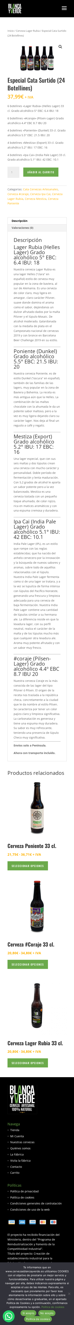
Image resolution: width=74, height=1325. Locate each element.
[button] (60, 46)
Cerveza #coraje (18, 194)
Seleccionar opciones (28, 866)
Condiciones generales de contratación (36, 1203)
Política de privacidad (24, 1191)
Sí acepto (28, 1313)
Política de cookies (22, 1197)
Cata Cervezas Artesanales (40, 189)
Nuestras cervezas (22, 1142)
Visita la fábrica (20, 1160)
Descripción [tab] (19, 221)
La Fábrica (17, 1154)
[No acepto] (69, 1294)
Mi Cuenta (17, 1136)
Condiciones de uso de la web (30, 1209)
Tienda (14, 1130)
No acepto (46, 1313)
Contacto (16, 1167)
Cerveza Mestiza (35, 199)
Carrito (14, 1173)
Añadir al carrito (40, 172)
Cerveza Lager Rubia (28, 31)
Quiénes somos (20, 1148)
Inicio (10, 31)
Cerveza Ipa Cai (40, 194)
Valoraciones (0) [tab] (22, 228)
